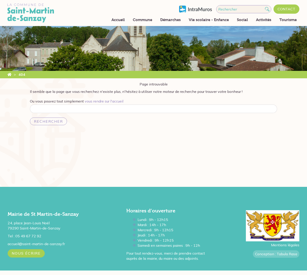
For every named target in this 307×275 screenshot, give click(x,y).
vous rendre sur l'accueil (104, 101)
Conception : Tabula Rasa (276, 254)
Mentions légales (285, 245)
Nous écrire (26, 253)
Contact (286, 9)
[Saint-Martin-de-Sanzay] (9, 74)
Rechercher (48, 121)
